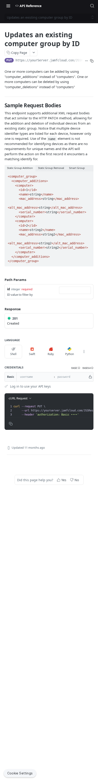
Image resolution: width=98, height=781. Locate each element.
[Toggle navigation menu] (8, 5)
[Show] (90, 377)
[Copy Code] (88, 175)
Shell (13, 354)
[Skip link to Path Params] (1, 279)
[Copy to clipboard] (91, 60)
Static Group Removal (51, 168)
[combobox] (75, 290)
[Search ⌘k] (92, 5)
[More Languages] (83, 351)
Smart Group (77, 168)
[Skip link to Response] (1, 309)
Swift (32, 354)
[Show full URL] (86, 60)
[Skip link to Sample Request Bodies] (2, 105)
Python (69, 354)
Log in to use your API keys (30, 386)
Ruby (51, 354)
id (8, 289)
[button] (75, 368)
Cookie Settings (20, 773)
